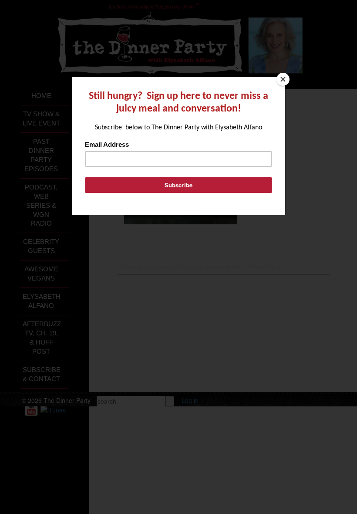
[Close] (283, 79)
